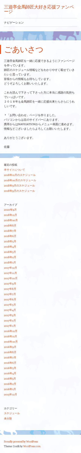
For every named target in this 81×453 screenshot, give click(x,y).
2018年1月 (10, 262)
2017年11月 (10, 273)
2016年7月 (10, 357)
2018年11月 (10, 215)
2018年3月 (10, 252)
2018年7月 (10, 230)
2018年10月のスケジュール (20, 180)
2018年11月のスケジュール (20, 175)
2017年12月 (10, 267)
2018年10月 (11, 220)
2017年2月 (10, 320)
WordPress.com (31, 446)
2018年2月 (10, 257)
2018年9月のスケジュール (19, 185)
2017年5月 (10, 304)
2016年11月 (10, 336)
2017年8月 (10, 289)
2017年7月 (10, 294)
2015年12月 (10, 394)
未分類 (8, 418)
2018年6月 (10, 236)
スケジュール (12, 413)
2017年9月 (10, 283)
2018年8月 (10, 225)
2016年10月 (11, 341)
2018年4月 (10, 246)
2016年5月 (10, 368)
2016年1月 (10, 389)
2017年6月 (10, 299)
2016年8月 (10, 352)
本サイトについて (14, 169)
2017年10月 (11, 278)
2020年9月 (10, 209)
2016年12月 (10, 331)
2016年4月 (10, 373)
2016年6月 (10, 362)
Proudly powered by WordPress (21, 441)
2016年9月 (10, 347)
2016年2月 (10, 384)
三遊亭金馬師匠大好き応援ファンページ (39, 9)
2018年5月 (10, 241)
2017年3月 (10, 315)
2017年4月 (10, 310)
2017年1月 (10, 325)
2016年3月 (10, 378)
